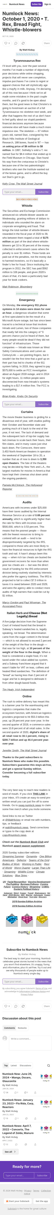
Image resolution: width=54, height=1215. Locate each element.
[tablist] (15, 1028)
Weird (16, 893)
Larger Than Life (41, 867)
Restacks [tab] (22, 1028)
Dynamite (31, 856)
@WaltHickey (13, 819)
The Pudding (12, 884)
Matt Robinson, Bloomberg (17, 286)
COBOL (45, 886)
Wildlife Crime (26, 871)
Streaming (9, 871)
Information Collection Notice (32, 991)
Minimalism (12, 897)
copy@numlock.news (14, 835)
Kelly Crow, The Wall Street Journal (22, 183)
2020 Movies (14, 895)
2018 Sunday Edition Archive (27, 906)
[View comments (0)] (16, 43)
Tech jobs (33, 897)
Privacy (27, 1190)
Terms (36, 1190)
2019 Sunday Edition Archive (27, 901)
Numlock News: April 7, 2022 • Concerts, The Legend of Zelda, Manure (18, 1129)
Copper (23, 893)
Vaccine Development (39, 881)
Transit (30, 893)
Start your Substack (19, 1201)
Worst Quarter (22, 867)
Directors (42, 897)
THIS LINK (39, 793)
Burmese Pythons (30, 884)
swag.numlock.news (29, 805)
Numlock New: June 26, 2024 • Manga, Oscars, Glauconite (17, 1077)
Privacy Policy (27, 994)
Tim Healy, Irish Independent (18, 689)
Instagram (8, 893)
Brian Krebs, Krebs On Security (20, 396)
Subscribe (36, 4)
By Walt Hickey (10, 1085)
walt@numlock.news (16, 827)
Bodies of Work (11, 864)
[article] (27, 1083)
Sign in (47, 4)
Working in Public (32, 864)
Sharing (29, 895)
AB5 (22, 895)
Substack (12, 1208)
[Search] (49, 1066)
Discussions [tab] (25, 1065)
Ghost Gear (23, 897)
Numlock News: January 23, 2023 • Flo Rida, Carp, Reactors (18, 1103)
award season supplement (29, 845)
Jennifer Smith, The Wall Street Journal (24, 750)
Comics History (20, 886)
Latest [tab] (14, 1065)
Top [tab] (6, 1065)
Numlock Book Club (31, 842)
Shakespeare (40, 893)
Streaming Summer (13, 856)
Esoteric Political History (26, 889)
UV (4, 881)
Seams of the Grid (39, 860)
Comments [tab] (9, 1028)
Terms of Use (41, 988)
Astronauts (38, 895)
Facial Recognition (17, 881)
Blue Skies (21, 875)
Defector (21, 860)
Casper (47, 895)
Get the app (42, 1201)
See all (8, 1151)
